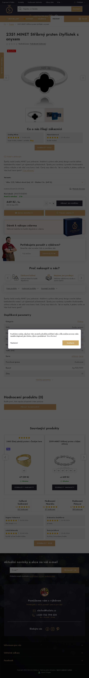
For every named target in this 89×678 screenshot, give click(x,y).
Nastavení (14, 343)
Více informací (52, 336)
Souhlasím (70, 343)
